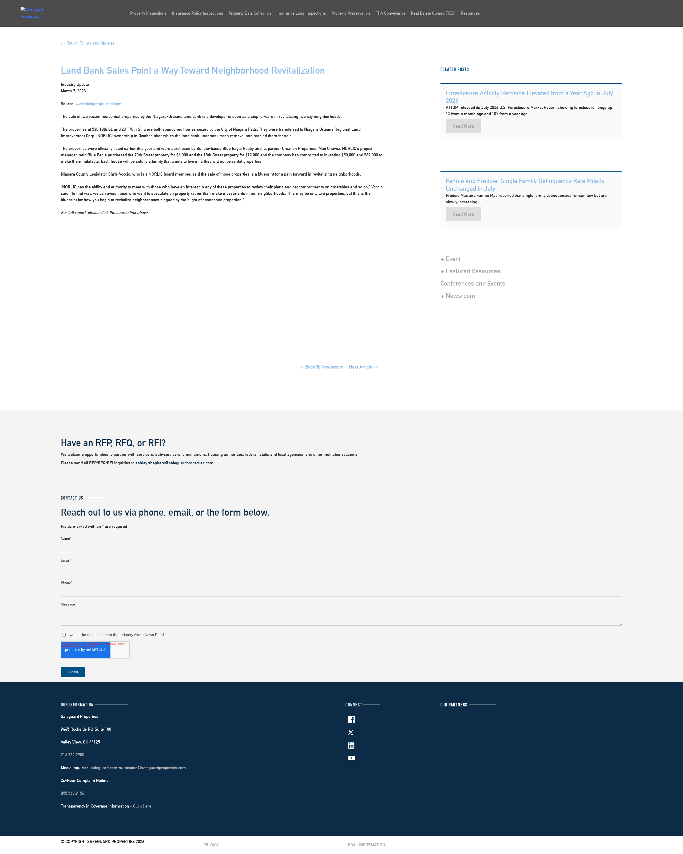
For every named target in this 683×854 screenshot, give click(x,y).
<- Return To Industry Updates (88, 43)
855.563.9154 (72, 793)
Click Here (142, 806)
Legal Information (365, 844)
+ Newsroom (457, 295)
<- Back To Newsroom (321, 367)
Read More (463, 126)
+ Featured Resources (470, 271)
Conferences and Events (472, 283)
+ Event (450, 258)
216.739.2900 (72, 754)
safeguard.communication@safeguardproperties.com (138, 767)
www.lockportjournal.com (99, 103)
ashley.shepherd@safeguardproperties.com (174, 462)
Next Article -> (363, 367)
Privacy (211, 844)
